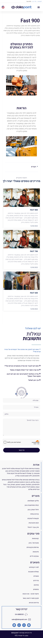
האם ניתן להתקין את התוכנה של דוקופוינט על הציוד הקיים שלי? (22, 350)
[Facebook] (29, 625)
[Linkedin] (14, 625)
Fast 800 (34, 210)
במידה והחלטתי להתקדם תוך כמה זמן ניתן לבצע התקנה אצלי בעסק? (24, 375)
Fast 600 (34, 293)
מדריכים (34, 1)
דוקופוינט (40, 1)
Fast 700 (34, 251)
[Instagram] (24, 625)
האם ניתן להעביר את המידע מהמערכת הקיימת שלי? (21, 366)
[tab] (21, 351)
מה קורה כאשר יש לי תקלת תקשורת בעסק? (24, 370)
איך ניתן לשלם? (33, 380)
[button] (38, 7)
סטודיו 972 (18, 635)
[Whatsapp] (19, 625)
